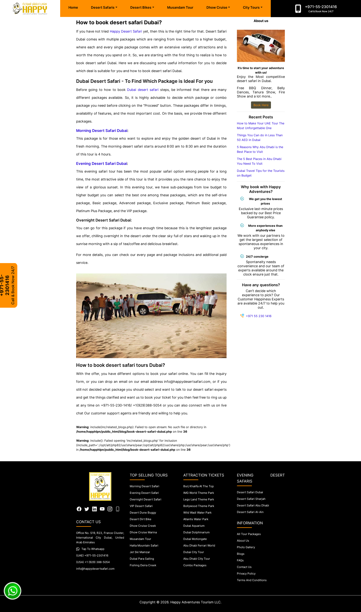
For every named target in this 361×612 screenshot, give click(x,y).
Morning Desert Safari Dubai (101, 130)
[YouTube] (102, 509)
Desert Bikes (140, 7)
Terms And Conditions (252, 580)
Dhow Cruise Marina (143, 532)
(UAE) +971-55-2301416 (92, 555)
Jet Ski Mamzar (140, 552)
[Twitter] (87, 509)
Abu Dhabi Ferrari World (199, 545)
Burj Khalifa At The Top (198, 486)
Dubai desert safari (143, 90)
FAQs (240, 560)
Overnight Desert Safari (145, 499)
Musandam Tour (180, 7)
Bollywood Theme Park (198, 506)
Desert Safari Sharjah (251, 499)
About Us (243, 540)
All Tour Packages (249, 534)
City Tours (251, 7)
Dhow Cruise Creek (143, 526)
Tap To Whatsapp (92, 549)
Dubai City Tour (193, 552)
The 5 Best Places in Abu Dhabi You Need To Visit (259, 161)
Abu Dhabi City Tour (196, 558)
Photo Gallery (246, 547)
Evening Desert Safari (144, 493)
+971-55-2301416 (321, 9)
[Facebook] (79, 509)
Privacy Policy (246, 573)
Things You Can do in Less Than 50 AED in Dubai (260, 137)
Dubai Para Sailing (142, 558)
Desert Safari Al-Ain (250, 512)
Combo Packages (194, 565)
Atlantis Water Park (195, 519)
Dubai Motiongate (195, 539)
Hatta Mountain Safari (144, 545)
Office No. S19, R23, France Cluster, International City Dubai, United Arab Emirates (100, 537)
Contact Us (244, 567)
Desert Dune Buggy (143, 512)
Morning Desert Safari (144, 486)
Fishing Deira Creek (143, 565)
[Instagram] (110, 509)
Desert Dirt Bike (140, 519)
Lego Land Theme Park (198, 499)
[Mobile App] (118, 509)
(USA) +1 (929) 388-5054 (93, 562)
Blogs (240, 554)
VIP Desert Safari (141, 506)
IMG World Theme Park (198, 493)
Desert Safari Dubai (250, 492)
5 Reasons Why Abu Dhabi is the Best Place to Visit (260, 149)
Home (73, 7)
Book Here (260, 105)
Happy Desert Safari (126, 31)
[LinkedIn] (94, 509)
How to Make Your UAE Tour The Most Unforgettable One (260, 125)
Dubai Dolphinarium (196, 532)
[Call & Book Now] (298, 9)
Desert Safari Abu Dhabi (253, 505)
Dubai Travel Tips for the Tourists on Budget (260, 173)
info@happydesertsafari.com (95, 568)
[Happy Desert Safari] (30, 8)
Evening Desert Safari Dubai (101, 163)
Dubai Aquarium (194, 526)
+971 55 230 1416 (259, 316)
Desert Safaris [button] (103, 7)
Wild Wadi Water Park (197, 512)
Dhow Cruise (216, 7)
